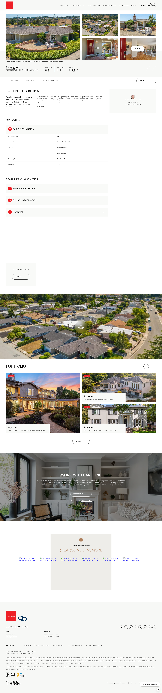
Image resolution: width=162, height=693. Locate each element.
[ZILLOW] (154, 627)
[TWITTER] (135, 627)
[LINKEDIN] (131, 627)
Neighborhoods (109, 5)
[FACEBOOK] (121, 627)
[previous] (146, 366)
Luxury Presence (120, 683)
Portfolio (64, 5)
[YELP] (145, 627)
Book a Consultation (127, 5)
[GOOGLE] (150, 627)
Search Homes (58, 645)
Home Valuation (93, 5)
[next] (153, 366)
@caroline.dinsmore (81, 550)
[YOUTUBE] (140, 627)
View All (138, 48)
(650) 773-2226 (145, 5)
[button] (146, 80)
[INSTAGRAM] (126, 627)
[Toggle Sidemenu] (154, 5)
